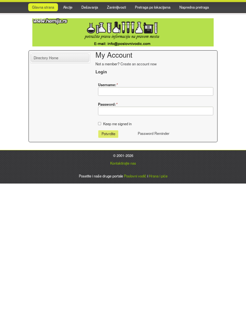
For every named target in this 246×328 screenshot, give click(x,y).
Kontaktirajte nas (123, 163)
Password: (107, 104)
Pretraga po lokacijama (152, 7)
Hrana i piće (158, 175)
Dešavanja (89, 7)
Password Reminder (153, 133)
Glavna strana (43, 7)
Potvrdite (108, 133)
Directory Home (46, 57)
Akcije (67, 7)
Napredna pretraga (194, 7)
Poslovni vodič (135, 175)
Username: (108, 84)
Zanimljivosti (116, 7)
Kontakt (39, 18)
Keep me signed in (117, 123)
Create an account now (138, 63)
